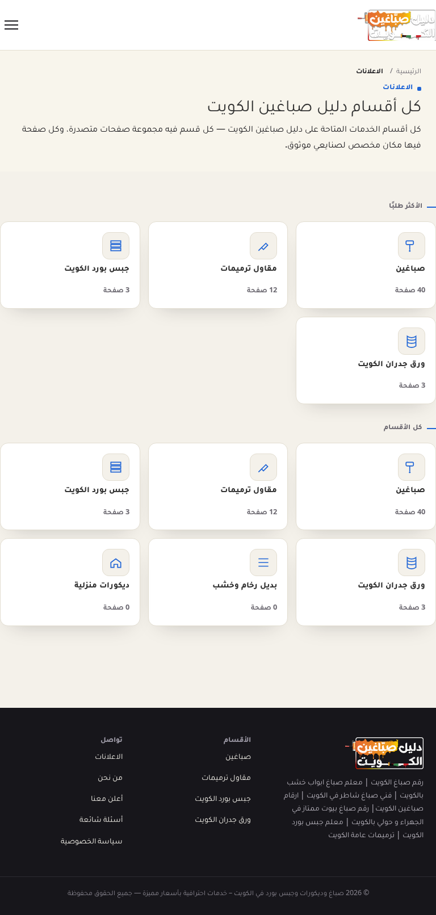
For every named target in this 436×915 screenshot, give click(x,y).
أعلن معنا (107, 800)
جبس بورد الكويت (223, 800)
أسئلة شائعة (101, 821)
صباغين (238, 758)
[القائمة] (11, 25)
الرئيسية (408, 72)
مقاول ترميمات (226, 779)
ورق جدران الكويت (223, 821)
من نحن (110, 779)
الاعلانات (109, 758)
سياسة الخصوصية (92, 842)
